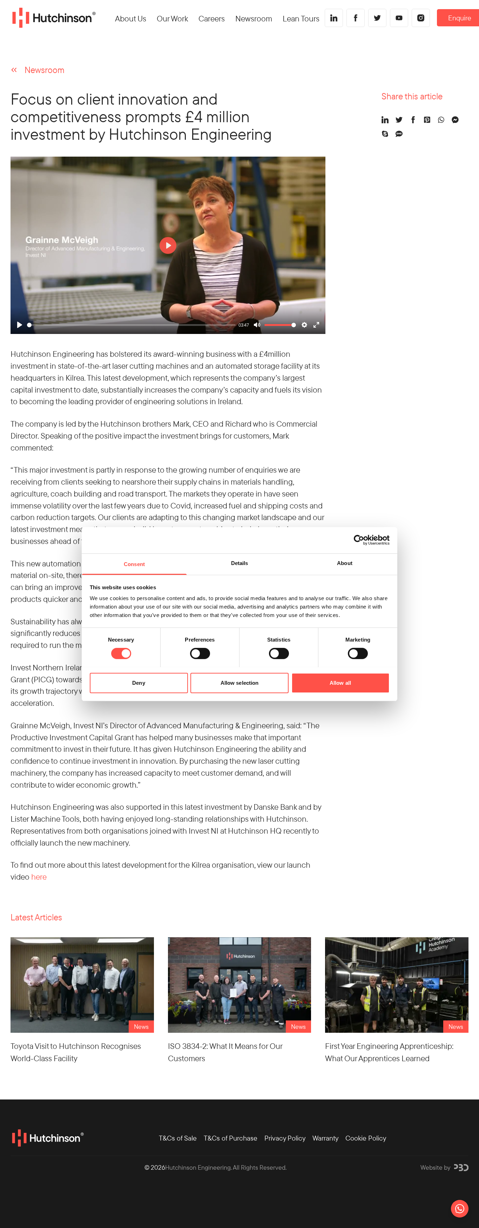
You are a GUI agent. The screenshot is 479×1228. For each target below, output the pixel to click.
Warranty (325, 1138)
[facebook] (413, 119)
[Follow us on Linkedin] (334, 18)
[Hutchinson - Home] (53, 17)
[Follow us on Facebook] (355, 18)
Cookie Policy (365, 1138)
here (39, 877)
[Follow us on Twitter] (377, 18)
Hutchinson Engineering (198, 1167)
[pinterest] (427, 119)
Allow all (340, 682)
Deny (138, 682)
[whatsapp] (441, 119)
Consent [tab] (134, 564)
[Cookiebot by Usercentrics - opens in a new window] (359, 540)
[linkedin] (385, 119)
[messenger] (455, 119)
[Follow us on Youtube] (399, 18)
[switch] (200, 653)
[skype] (385, 133)
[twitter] (399, 119)
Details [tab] (239, 563)
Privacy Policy (284, 1138)
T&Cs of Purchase (230, 1138)
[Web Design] (461, 1167)
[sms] (399, 133)
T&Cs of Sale (178, 1138)
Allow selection (240, 682)
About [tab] (344, 563)
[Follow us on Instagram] (421, 18)
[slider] (131, 325)
